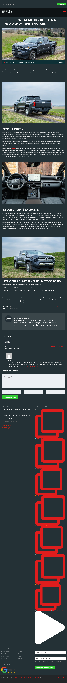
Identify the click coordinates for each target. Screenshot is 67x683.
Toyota (14, 149)
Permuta (4, 658)
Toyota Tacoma (56, 69)
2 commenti (60, 62)
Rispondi (62, 347)
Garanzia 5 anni (22, 653)
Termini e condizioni (6, 679)
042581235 (62, 4)
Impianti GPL (21, 656)
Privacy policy (36, 677)
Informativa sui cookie (25, 677)
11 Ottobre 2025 (54, 360)
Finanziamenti (21, 651)
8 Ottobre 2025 (54, 347)
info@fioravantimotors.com (31, 366)
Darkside (15, 677)
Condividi (60, 307)
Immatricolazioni (6, 653)
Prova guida (5, 656)
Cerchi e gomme (22, 661)
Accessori (5, 661)
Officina (20, 658)
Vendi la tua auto (7, 651)
